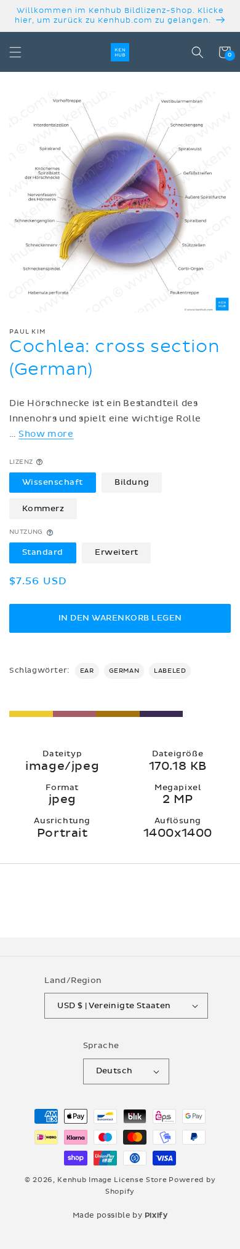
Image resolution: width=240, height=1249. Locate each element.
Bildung (132, 482)
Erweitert (116, 552)
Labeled (170, 671)
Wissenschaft (52, 482)
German (124, 671)
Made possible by (120, 1215)
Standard (42, 552)
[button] (15, 52)
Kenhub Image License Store (112, 1180)
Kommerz (43, 509)
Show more (45, 434)
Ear (87, 671)
